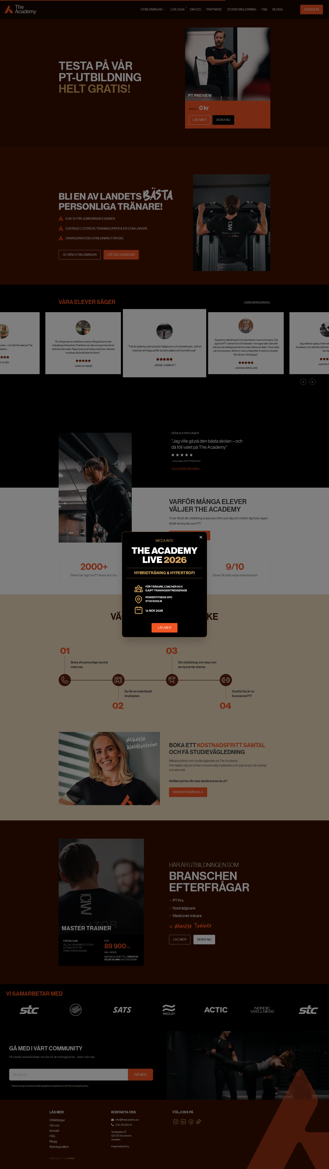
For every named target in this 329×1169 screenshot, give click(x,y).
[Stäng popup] (201, 537)
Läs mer (164, 628)
